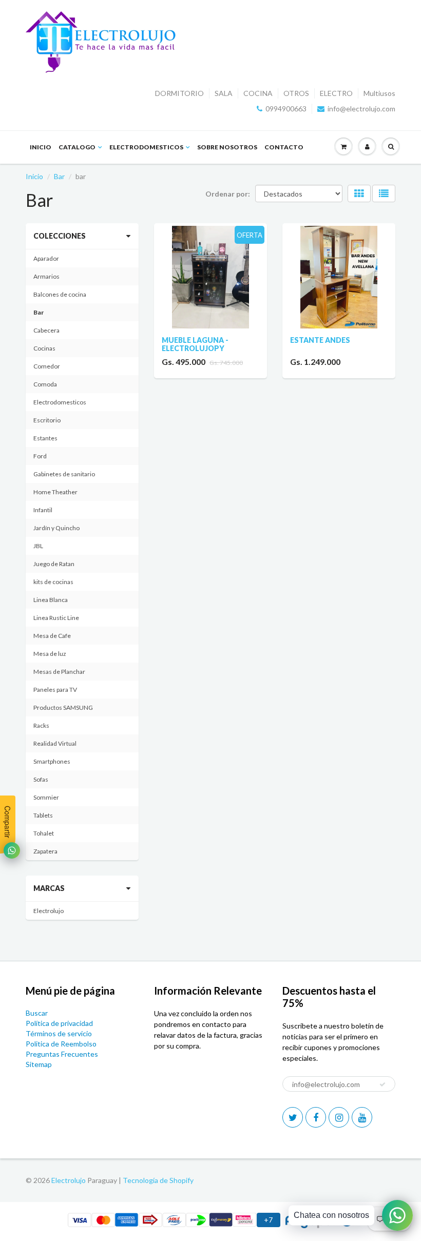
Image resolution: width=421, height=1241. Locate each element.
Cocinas (44, 348)
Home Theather (55, 492)
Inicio (40, 147)
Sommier (46, 797)
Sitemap (39, 1064)
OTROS (296, 93)
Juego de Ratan (53, 564)
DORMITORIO (179, 93)
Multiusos (379, 93)
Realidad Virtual (54, 743)
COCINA (258, 93)
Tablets (43, 815)
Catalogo (77, 147)
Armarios (46, 276)
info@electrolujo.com (361, 108)
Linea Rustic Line (56, 618)
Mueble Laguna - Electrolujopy (195, 344)
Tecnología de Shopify (158, 1180)
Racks (41, 725)
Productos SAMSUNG (63, 707)
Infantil (42, 510)
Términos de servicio (59, 1033)
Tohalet (43, 833)
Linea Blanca (50, 600)
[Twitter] (292, 1117)
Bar (59, 176)
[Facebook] (315, 1117)
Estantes (45, 438)
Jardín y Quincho (56, 528)
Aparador (46, 258)
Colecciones (59, 235)
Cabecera (46, 330)
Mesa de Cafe (52, 635)
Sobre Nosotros (227, 147)
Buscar (37, 1013)
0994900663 (286, 108)
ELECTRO (336, 93)
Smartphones (51, 761)
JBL (38, 546)
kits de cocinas (53, 582)
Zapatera (45, 851)
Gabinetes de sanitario (64, 474)
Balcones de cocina (59, 294)
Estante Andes (320, 340)
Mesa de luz (49, 653)
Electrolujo (48, 911)
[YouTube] (362, 1117)
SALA (224, 93)
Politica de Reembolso (61, 1043)
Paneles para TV (55, 689)
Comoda (45, 384)
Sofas (40, 779)
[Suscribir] (382, 1084)
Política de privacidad (59, 1023)
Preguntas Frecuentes (62, 1054)
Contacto (283, 147)
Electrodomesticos (146, 147)
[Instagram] (339, 1117)
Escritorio (47, 420)
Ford (40, 456)
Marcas (49, 888)
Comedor (46, 366)
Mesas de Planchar (59, 671)
